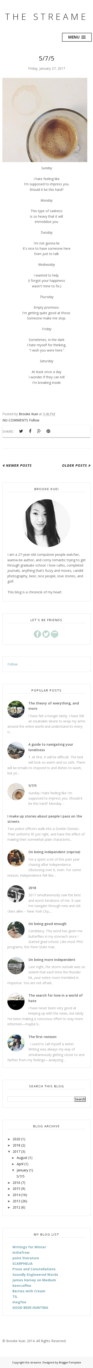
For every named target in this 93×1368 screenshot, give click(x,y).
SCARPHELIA (22, 1263)
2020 (16, 1139)
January (22, 1170)
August (22, 1157)
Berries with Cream (28, 1291)
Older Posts (74, 465)
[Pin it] (48, 431)
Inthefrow (21, 1252)
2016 (16, 1182)
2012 (16, 1207)
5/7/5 (46, 58)
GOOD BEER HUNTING (30, 1307)
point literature (25, 1258)
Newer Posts (19, 465)
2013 (16, 1201)
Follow (34, 420)
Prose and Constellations (34, 1269)
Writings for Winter (29, 1247)
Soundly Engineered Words (35, 1274)
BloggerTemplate (70, 1362)
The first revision (42, 1036)
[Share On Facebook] (30, 431)
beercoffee (21, 1285)
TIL (15, 1296)
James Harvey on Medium (34, 1280)
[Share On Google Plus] (39, 431)
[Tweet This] (21, 431)
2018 (32, 888)
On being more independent (51, 959)
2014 (16, 1194)
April (20, 1164)
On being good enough (47, 923)
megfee (19, 1302)
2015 (16, 1188)
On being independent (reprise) (54, 852)
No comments (15, 420)
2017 (16, 1151)
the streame (46, 16)
